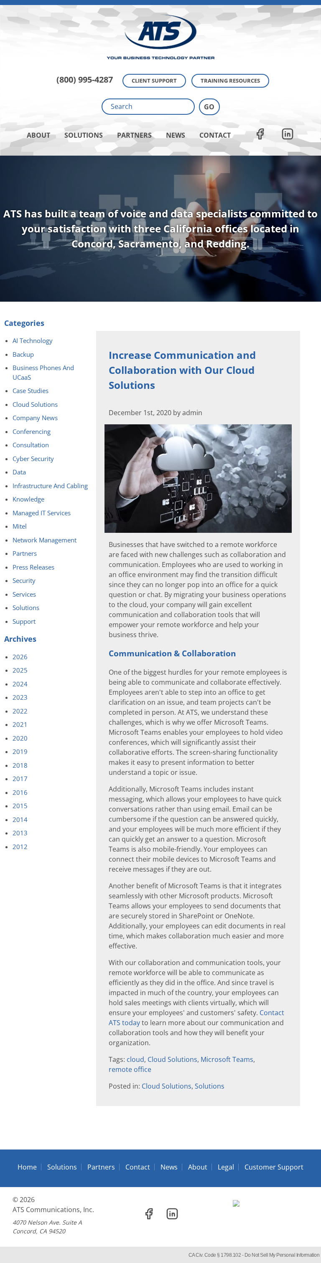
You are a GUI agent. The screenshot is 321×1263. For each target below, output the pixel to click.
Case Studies (30, 390)
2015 (20, 806)
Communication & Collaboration (172, 653)
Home (27, 1167)
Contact (215, 135)
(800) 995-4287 (84, 79)
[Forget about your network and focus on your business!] (160, 2)
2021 (20, 724)
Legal (226, 1167)
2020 (20, 738)
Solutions (83, 135)
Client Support (154, 80)
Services (24, 594)
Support (24, 621)
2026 (20, 657)
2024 (20, 684)
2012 (20, 846)
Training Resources (230, 80)
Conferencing (32, 431)
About (38, 135)
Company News (35, 417)
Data (19, 472)
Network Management (44, 540)
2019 (20, 751)
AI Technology (33, 340)
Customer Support (274, 1167)
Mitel (20, 526)
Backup (23, 354)
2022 (20, 711)
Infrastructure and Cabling (50, 486)
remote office (130, 1069)
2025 (20, 670)
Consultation (31, 445)
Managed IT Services (42, 513)
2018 (20, 765)
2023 (20, 697)
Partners (134, 135)
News (175, 135)
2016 (20, 792)
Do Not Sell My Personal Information (282, 1255)
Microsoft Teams (227, 1059)
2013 (20, 833)
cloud (135, 1059)
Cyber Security (33, 458)
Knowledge (28, 499)
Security (24, 580)
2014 (20, 819)
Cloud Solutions (172, 1059)
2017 (20, 778)
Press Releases (33, 567)
